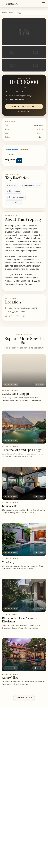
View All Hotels (24, 698)
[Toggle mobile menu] (43, 3)
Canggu (19, 13)
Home (4, 13)
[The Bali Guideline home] (10, 4)
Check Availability (24, 107)
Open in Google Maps (16, 316)
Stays (11, 13)
